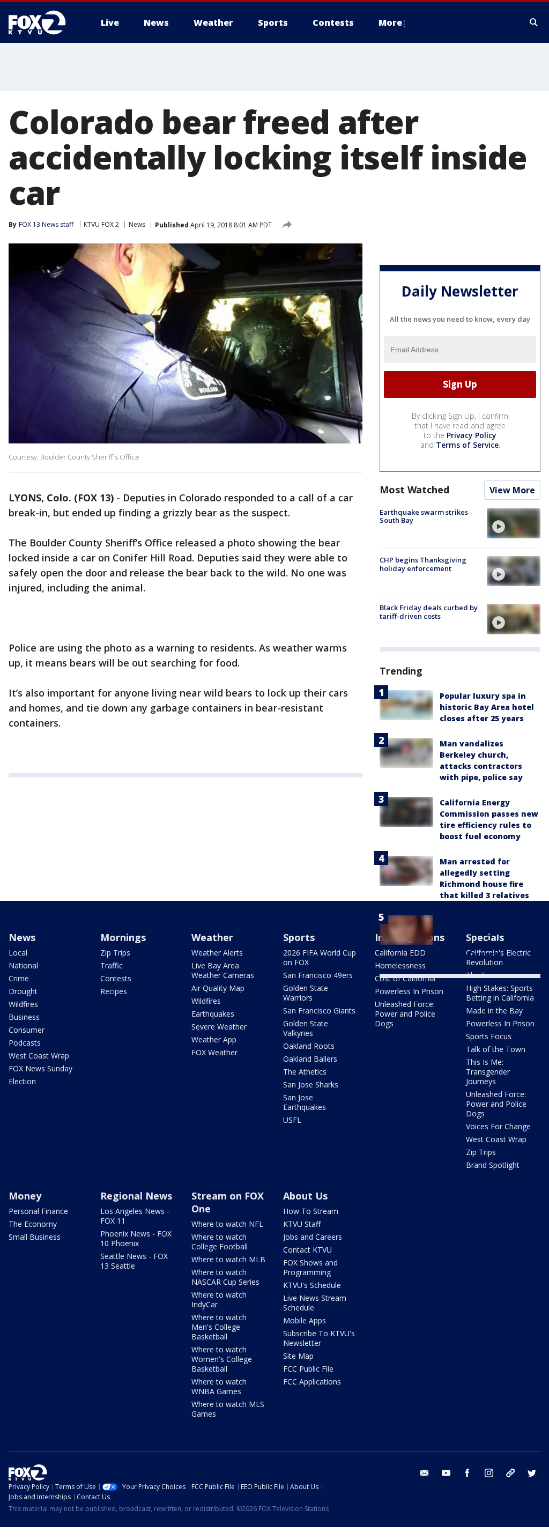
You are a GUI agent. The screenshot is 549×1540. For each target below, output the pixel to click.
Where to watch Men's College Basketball (219, 1327)
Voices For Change (498, 1126)
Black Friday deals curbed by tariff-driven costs (429, 612)
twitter (531, 1473)
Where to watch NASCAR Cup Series (225, 1277)
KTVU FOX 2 (101, 224)
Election (22, 1081)
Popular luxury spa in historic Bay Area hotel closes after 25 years (487, 707)
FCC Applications (312, 1381)
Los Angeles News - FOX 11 (134, 1216)
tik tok (510, 1473)
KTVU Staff (302, 1224)
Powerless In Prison (409, 991)
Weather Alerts (217, 952)
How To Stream (310, 1211)
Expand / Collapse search (534, 22)
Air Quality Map (217, 988)
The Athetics (305, 1072)
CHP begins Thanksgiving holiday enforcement (423, 564)
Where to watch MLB (228, 1259)
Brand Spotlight (493, 1165)
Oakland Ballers (310, 1059)
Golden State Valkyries (305, 1028)
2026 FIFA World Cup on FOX (319, 957)
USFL (292, 1120)
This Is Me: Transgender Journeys (488, 1071)
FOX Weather (214, 1052)
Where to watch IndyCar (219, 1299)
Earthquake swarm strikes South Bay (424, 516)
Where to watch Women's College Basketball (221, 1359)
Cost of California (405, 978)
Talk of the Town (495, 1049)
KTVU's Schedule (312, 1285)
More (390, 22)
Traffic (111, 965)
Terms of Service (467, 445)
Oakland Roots (309, 1046)
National (23, 965)
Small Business (35, 1237)
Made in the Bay (494, 1010)
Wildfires (23, 1004)
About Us (305, 1195)
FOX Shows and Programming (310, 1267)
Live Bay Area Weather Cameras (222, 970)
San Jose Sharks (310, 1084)
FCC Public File (308, 1369)
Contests (115, 978)
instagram (489, 1473)
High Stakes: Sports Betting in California (500, 993)
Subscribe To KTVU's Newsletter (319, 1338)
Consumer (26, 1030)
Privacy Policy (471, 435)
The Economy (33, 1224)
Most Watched (414, 489)
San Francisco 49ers (318, 975)
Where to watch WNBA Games (219, 1386)
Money (25, 1195)
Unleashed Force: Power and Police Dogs (405, 1013)
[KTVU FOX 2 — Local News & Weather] (44, 22)
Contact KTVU (307, 1250)
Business (24, 1017)
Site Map (298, 1356)
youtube (446, 1473)
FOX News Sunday (40, 1068)
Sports (299, 937)
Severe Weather (219, 1026)
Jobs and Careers (312, 1237)
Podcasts (25, 1043)
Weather (212, 937)
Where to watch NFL (227, 1224)
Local (18, 952)
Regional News (136, 1195)
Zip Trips (115, 952)
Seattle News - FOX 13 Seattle (134, 1261)
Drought (23, 991)
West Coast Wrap (39, 1055)
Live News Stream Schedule (314, 1303)
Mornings (123, 937)
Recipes (113, 991)
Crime (19, 978)
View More (512, 490)
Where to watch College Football (219, 1242)
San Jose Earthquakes (304, 1102)
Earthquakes (212, 1014)
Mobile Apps (304, 1320)
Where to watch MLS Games (227, 1409)
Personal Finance (38, 1211)
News (137, 224)
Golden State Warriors (305, 993)
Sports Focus (488, 1036)
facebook (467, 1473)
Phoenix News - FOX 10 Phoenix (136, 1238)
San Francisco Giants (319, 1010)
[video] (513, 523)
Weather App (213, 1039)
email (424, 1473)
